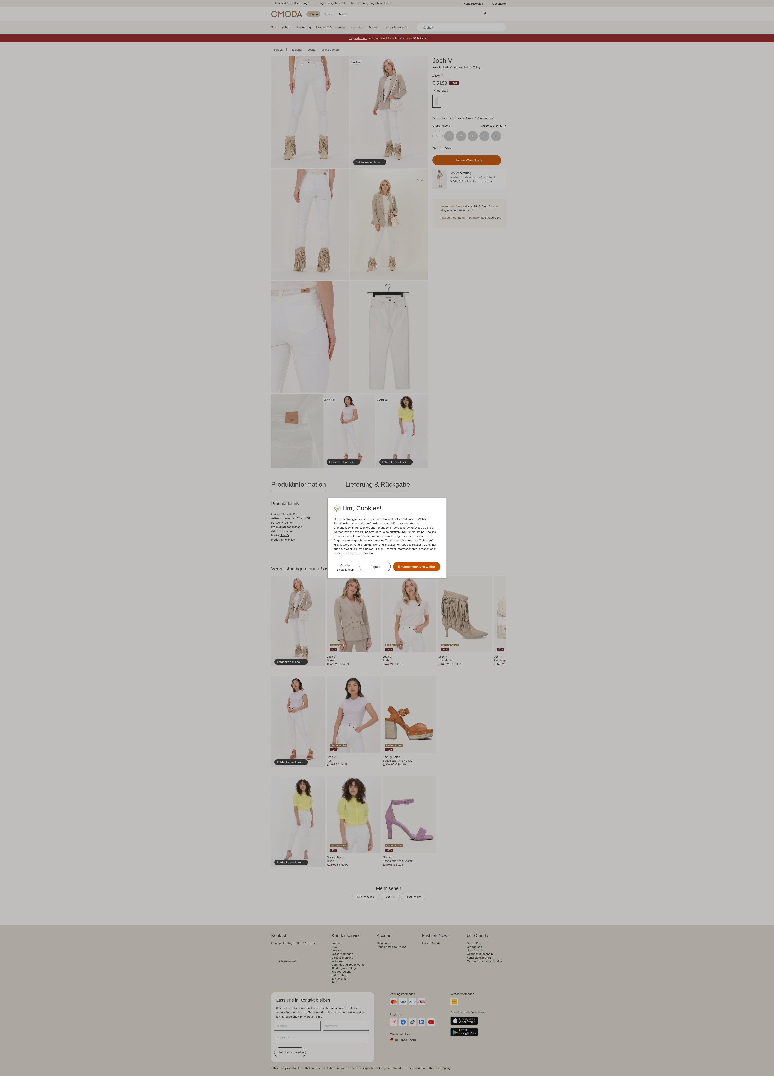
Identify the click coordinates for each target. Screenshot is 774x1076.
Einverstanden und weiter (416, 567)
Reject (375, 567)
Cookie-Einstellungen (345, 567)
